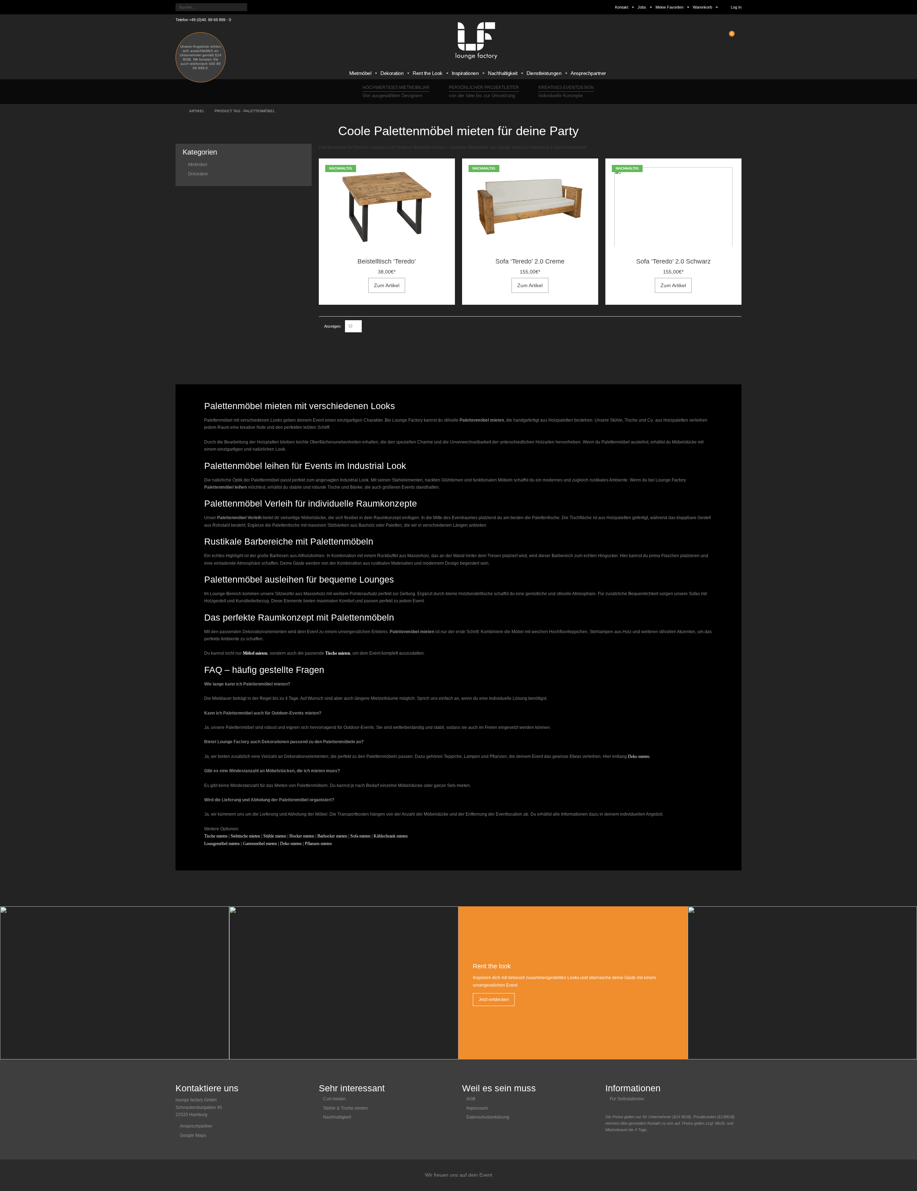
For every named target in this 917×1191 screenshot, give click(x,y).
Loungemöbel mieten (222, 843)
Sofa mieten (360, 836)
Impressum (477, 1108)
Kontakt (621, 7)
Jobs (642, 7)
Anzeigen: (332, 326)
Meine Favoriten (669, 7)
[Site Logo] (476, 41)
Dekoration (391, 73)
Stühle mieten (274, 836)
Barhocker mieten (332, 836)
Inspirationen (465, 73)
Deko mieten (638, 756)
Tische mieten (215, 836)
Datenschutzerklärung (487, 1117)
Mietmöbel (360, 73)
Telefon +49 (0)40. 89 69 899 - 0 (203, 20)
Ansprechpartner (588, 73)
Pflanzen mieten (318, 843)
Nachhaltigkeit (502, 73)
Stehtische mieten (245, 836)
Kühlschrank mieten (391, 836)
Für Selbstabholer (627, 1098)
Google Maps (193, 1135)
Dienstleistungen (544, 73)
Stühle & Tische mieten (345, 1108)
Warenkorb (702, 7)
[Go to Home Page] (177, 111)
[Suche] (255, 7)
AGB (470, 1098)
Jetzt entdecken (494, 999)
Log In (736, 7)
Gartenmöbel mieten (260, 843)
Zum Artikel (386, 285)
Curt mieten (334, 1098)
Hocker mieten (301, 836)
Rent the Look (427, 73)
